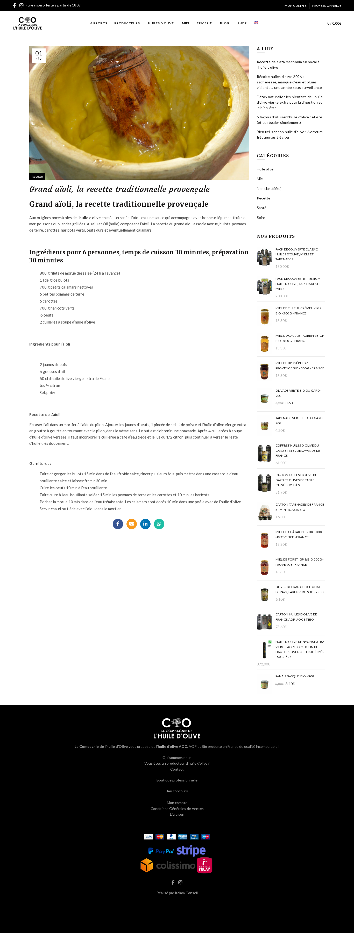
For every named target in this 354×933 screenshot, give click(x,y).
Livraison (177, 814)
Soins (261, 217)
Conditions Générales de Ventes (177, 808)
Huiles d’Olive (161, 23)
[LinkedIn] (145, 524)
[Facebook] (118, 524)
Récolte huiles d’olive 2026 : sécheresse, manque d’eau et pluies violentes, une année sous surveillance (289, 82)
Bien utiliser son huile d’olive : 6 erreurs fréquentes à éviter (290, 134)
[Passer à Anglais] (256, 23)
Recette (37, 176)
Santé (261, 207)
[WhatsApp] (159, 524)
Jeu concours (177, 791)
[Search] (311, 23)
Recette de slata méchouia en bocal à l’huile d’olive (288, 64)
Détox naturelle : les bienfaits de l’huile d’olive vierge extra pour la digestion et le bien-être (290, 102)
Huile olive (265, 169)
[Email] (131, 524)
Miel (186, 23)
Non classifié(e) (269, 188)
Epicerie (204, 23)
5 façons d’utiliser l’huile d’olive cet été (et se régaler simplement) (289, 120)
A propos (98, 23)
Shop (242, 23)
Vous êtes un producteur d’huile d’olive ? (177, 763)
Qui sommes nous (177, 757)
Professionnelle (326, 6)
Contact (177, 769)
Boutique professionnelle (177, 780)
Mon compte (296, 6)
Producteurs (127, 23)
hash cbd (177, 903)
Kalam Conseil (186, 893)
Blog (224, 23)
